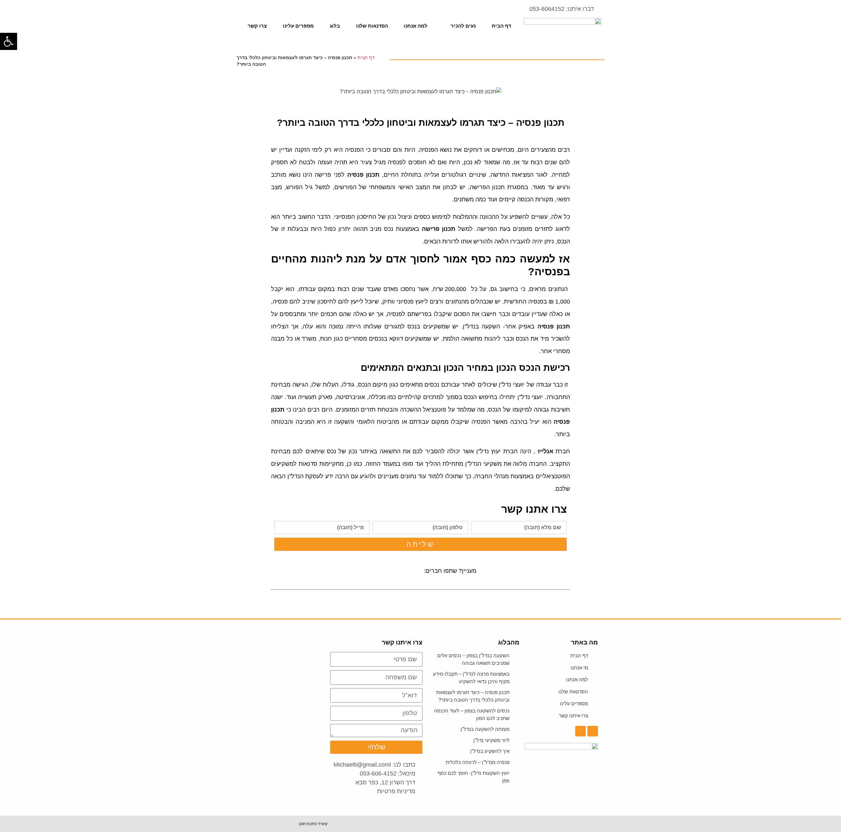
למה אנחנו (415, 26)
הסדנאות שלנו (372, 26)
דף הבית (501, 26)
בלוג (335, 26)
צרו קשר (257, 26)
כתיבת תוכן (308, 823)
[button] (411, 571)
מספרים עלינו (298, 26)
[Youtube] (245, 12)
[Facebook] (256, 12)
